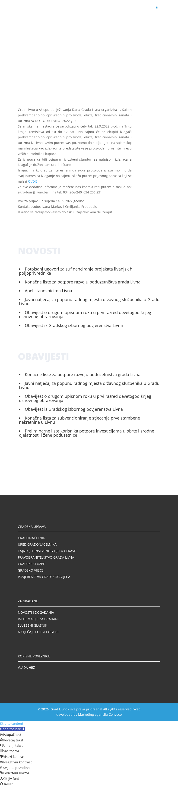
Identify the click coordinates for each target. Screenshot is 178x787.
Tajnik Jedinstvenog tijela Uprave (47, 551)
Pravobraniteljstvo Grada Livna (46, 557)
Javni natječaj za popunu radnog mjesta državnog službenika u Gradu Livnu (89, 301)
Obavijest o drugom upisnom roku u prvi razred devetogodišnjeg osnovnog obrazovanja (85, 314)
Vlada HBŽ (26, 667)
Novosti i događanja (36, 612)
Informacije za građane (39, 619)
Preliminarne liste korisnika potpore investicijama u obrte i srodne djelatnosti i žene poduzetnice (86, 433)
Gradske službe (31, 564)
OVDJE (33, 181)
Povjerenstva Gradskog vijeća (44, 577)
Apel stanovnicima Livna (48, 290)
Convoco (115, 714)
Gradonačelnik (31, 538)
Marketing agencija (93, 714)
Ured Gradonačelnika (37, 544)
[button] (12, 729)
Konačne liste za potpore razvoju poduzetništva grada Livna (82, 282)
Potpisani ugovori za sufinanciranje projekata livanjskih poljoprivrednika (75, 271)
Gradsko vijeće (31, 570)
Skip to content (11, 723)
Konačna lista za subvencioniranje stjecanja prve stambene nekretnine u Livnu (79, 420)
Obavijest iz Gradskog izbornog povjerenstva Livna (74, 325)
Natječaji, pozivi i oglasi (38, 632)
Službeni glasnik (32, 625)
